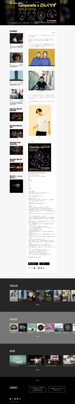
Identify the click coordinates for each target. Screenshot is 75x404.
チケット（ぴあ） (32, 191)
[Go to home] (16, 3)
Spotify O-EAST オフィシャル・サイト (35, 257)
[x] (36, 268)
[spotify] (34, 268)
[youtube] (41, 268)
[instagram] (43, 268)
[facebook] (39, 268)
